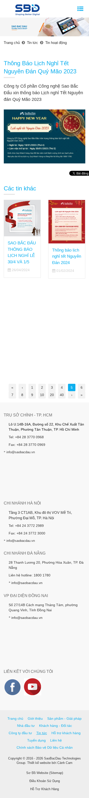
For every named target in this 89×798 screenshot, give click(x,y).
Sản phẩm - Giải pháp (64, 718)
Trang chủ (15, 718)
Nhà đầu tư (26, 726)
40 (62, 395)
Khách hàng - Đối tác (55, 726)
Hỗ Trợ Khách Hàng (44, 789)
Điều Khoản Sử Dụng (44, 781)
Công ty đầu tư (20, 733)
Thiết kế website (39, 763)
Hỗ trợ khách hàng (66, 733)
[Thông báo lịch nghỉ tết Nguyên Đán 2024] (66, 221)
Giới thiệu (35, 718)
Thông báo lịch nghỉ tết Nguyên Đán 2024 (66, 256)
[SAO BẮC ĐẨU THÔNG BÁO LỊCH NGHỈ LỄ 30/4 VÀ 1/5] (22, 218)
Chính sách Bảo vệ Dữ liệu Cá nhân (45, 747)
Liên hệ (56, 740)
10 (42, 395)
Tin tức (41, 733)
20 (52, 395)
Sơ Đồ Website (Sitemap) (44, 773)
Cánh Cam (64, 763)
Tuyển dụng (36, 740)
